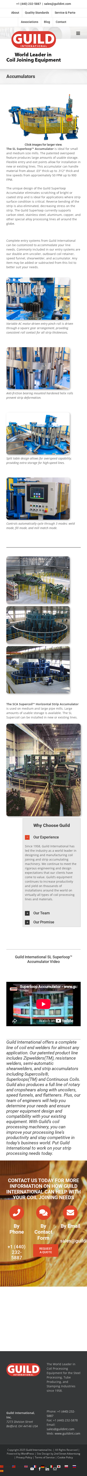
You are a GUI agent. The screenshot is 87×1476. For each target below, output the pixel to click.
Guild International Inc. (39, 1450)
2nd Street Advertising (67, 1453)
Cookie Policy (65, 1457)
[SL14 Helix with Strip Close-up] (38, 349)
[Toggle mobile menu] (78, 33)
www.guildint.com (67, 1433)
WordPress (27, 1453)
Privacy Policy (24, 1457)
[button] (51, 837)
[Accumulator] (38, 558)
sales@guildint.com (57, 3)
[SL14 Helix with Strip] (38, 414)
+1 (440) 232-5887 (28, 3)
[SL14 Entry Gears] (38, 279)
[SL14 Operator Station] (38, 479)
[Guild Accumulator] (43, 94)
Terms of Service (45, 1457)
